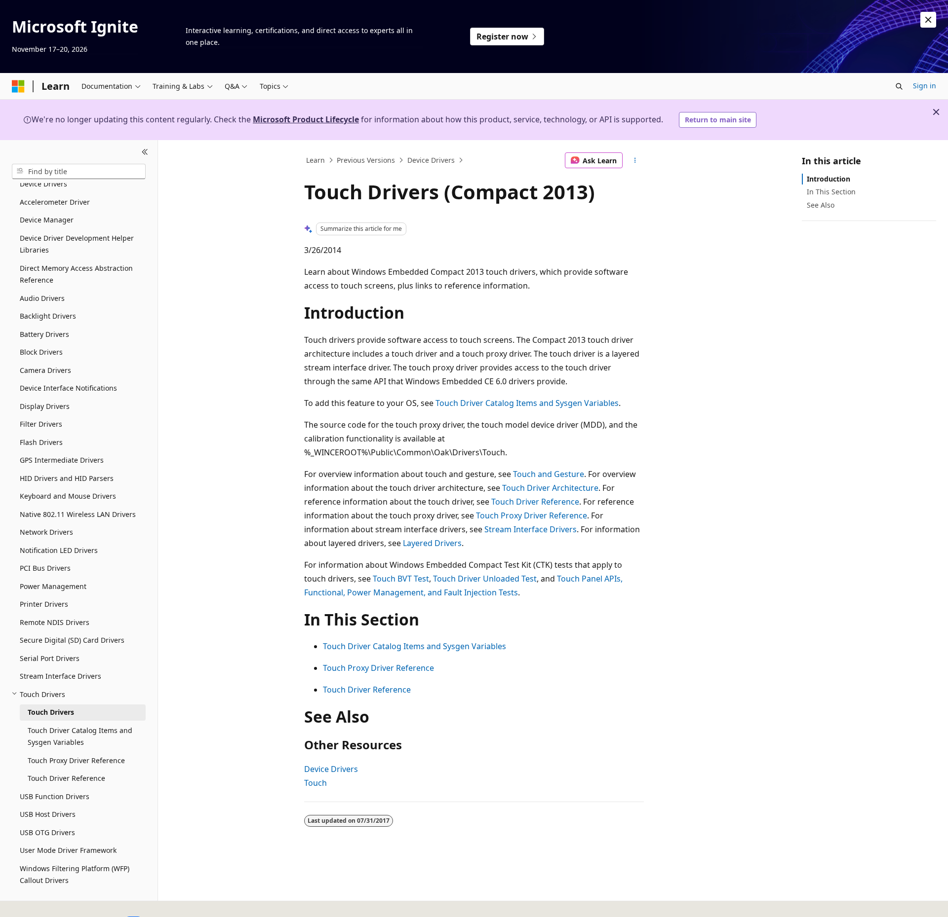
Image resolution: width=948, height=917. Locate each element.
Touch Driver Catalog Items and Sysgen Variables (527, 403)
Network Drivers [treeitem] (46, 532)
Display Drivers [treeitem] (45, 405)
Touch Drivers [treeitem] (51, 712)
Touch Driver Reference (535, 501)
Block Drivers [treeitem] (41, 352)
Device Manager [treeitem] (47, 219)
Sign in (924, 85)
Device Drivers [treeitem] (43, 183)
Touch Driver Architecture (550, 487)
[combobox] (79, 171)
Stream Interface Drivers (530, 529)
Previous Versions (366, 160)
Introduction (828, 178)
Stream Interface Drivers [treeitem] (60, 676)
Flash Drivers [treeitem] (41, 441)
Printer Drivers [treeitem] (44, 604)
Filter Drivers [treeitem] (41, 424)
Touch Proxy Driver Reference (531, 515)
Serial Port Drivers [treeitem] (49, 657)
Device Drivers (431, 160)
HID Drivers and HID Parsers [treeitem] (67, 477)
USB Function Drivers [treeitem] (54, 796)
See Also (820, 204)
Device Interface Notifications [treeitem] (68, 388)
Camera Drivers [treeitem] (45, 369)
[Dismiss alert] (928, 20)
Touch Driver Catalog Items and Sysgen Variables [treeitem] (80, 736)
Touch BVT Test (401, 578)
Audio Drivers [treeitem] (42, 297)
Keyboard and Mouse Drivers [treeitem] (68, 496)
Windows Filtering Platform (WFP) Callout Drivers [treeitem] (74, 874)
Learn (315, 160)
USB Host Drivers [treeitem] (48, 814)
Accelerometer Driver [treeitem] (55, 201)
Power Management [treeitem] (53, 585)
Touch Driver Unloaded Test (485, 578)
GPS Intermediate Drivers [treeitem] (62, 460)
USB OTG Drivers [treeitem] (47, 832)
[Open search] (899, 86)
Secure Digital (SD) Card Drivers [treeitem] (72, 640)
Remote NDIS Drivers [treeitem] (54, 621)
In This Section (831, 191)
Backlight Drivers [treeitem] (48, 316)
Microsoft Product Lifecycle (306, 119)
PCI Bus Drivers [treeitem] (45, 568)
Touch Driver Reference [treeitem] (66, 778)
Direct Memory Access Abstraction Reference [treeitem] (76, 274)
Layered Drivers (432, 543)
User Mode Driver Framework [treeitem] (68, 850)
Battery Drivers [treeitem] (44, 333)
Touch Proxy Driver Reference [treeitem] (76, 760)
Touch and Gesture (548, 474)
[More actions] (635, 160)
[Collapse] (145, 152)
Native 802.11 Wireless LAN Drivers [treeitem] (78, 513)
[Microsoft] (18, 86)
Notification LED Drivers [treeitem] (59, 549)
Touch (315, 782)
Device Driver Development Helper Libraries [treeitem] (77, 244)
